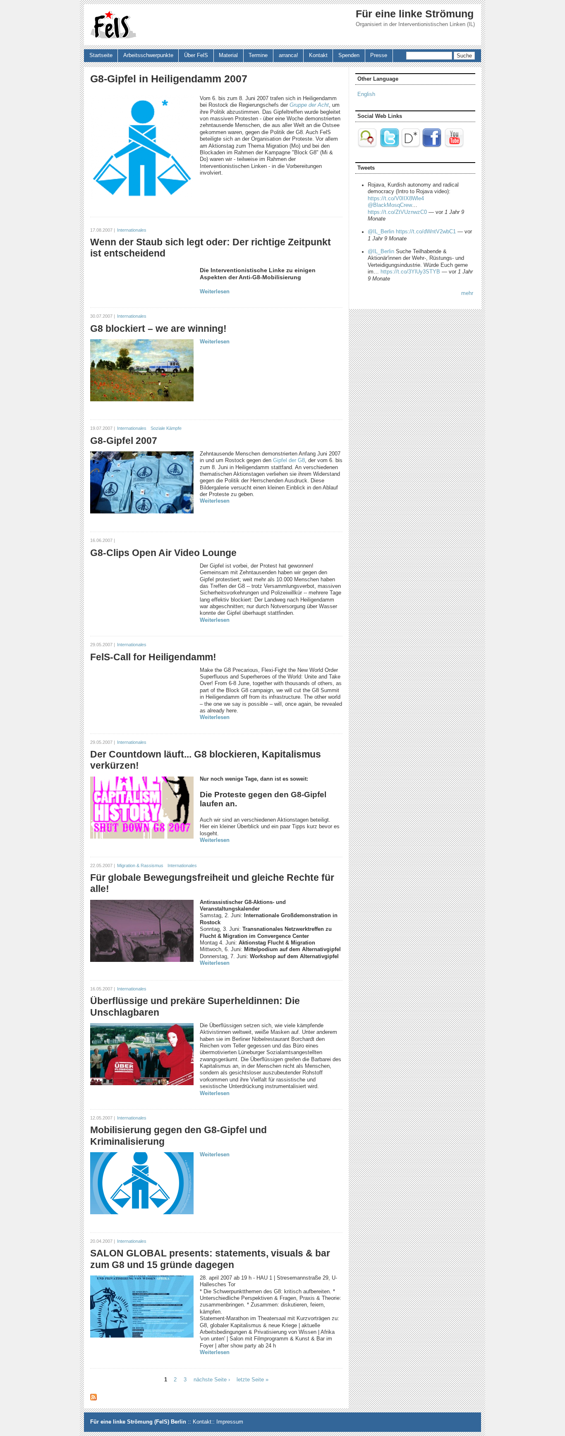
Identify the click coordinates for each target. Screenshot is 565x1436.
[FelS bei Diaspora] (411, 146)
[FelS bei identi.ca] (367, 146)
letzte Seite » (252, 1380)
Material (228, 55)
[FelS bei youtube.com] (454, 146)
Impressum (229, 1422)
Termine (258, 55)
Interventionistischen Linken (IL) (436, 24)
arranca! (288, 55)
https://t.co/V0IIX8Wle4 (396, 198)
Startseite (101, 55)
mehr (467, 293)
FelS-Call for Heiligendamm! (153, 657)
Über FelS (196, 55)
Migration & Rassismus (140, 865)
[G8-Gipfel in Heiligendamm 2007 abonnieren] (93, 1399)
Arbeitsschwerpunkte (148, 55)
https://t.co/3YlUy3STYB (410, 272)
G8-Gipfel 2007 (123, 440)
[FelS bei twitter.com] (389, 146)
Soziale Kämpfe (166, 428)
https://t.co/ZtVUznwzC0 (397, 212)
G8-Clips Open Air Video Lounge (163, 552)
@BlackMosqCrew (390, 205)
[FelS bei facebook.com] (432, 146)
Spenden (348, 55)
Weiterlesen (215, 292)
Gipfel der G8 (289, 460)
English (366, 94)
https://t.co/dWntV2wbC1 (426, 232)
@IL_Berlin (381, 232)
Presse (378, 55)
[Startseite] (113, 24)
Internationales (131, 230)
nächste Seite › (212, 1380)
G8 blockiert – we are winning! (158, 328)
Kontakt (318, 55)
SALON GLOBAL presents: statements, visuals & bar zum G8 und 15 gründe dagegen (210, 1259)
